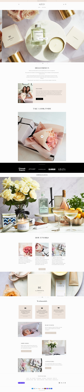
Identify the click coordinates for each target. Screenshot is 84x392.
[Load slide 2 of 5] (39, 297)
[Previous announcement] (28, 1)
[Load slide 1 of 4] (39, 63)
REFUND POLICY (55, 379)
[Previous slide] (37, 63)
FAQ (30, 378)
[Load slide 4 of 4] (43, 63)
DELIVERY (34, 378)
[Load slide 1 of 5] (38, 297)
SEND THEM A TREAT (42, 38)
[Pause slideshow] (47, 63)
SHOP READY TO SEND (50, 332)
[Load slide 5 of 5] (43, 297)
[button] (19, 4)
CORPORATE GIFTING (42, 175)
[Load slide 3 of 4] (41, 63)
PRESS (35, 379)
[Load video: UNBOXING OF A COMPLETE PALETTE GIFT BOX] (42, 136)
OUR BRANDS (38, 378)
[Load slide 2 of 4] (40, 63)
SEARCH (27, 378)
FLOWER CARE (49, 378)
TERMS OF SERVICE (48, 379)
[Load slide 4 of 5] (42, 297)
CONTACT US (55, 378)
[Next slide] (45, 63)
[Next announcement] (56, 1)
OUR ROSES (44, 378)
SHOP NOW (42, 269)
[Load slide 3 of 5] (41, 297)
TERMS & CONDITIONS (40, 379)
